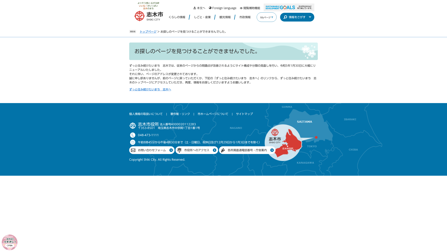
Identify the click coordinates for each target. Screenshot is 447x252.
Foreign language (224, 8)
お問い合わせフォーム (152, 150)
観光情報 (225, 17)
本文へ (201, 8)
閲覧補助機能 (251, 8)
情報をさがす (297, 17)
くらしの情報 (176, 17)
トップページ (148, 31)
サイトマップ (244, 114)
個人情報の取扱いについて (146, 114)
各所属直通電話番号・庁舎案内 (247, 150)
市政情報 (245, 17)
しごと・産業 (202, 17)
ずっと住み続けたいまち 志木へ (150, 89)
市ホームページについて (213, 114)
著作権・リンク (180, 114)
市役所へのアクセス (196, 150)
